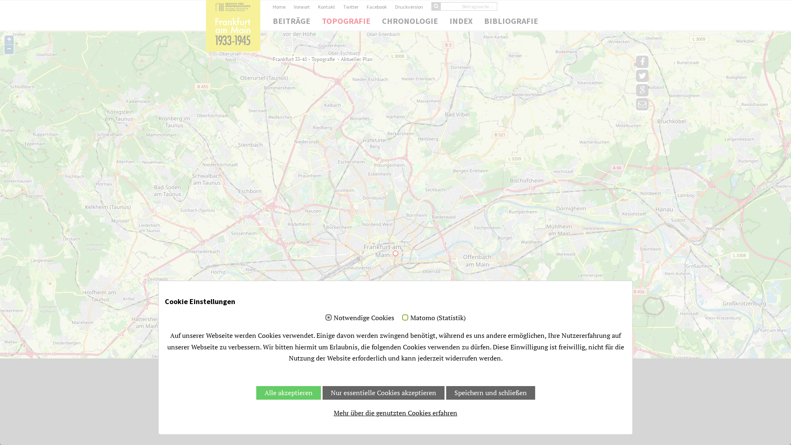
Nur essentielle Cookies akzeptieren (383, 392)
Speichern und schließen (490, 392)
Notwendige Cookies (364, 318)
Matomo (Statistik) (438, 318)
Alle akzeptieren (288, 392)
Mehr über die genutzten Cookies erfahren (395, 412)
